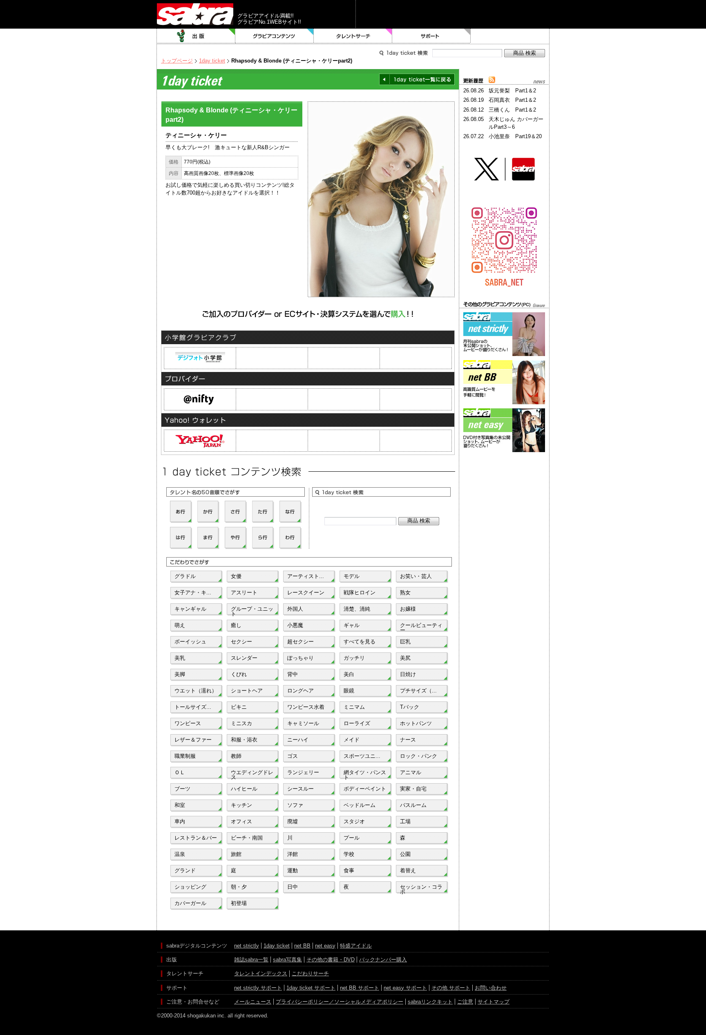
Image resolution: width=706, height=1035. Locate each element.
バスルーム (413, 805)
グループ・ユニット (252, 611)
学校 (349, 854)
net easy (325, 946)
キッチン (241, 805)
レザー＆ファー (193, 740)
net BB (302, 946)
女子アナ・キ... (192, 592)
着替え (408, 870)
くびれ (239, 674)
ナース (408, 740)
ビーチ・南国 (247, 838)
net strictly (246, 946)
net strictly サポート (258, 988)
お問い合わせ (491, 988)
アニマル (410, 772)
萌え (179, 625)
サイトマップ (493, 1002)
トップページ (177, 61)
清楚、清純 (357, 609)
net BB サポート (359, 988)
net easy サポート (405, 988)
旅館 (236, 854)
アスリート (244, 592)
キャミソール (303, 723)
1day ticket (212, 61)
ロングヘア (300, 691)
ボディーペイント (365, 789)
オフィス (241, 821)
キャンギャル (190, 609)
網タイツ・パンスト (365, 774)
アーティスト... (305, 576)
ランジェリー (303, 772)
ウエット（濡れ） (195, 691)
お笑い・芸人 (416, 576)
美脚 (179, 674)
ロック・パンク (418, 756)
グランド (185, 870)
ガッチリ (354, 658)
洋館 (292, 854)
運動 (292, 870)
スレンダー (244, 658)
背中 (292, 674)
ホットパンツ (416, 723)
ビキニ (239, 707)
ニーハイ (297, 740)
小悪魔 (295, 625)
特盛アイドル (356, 946)
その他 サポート (450, 988)
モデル (352, 576)
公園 (405, 854)
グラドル (185, 576)
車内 (179, 821)
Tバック (409, 707)
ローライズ (357, 723)
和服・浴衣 (244, 740)
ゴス (292, 756)
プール (352, 838)
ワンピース (187, 723)
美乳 (179, 658)
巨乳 (405, 641)
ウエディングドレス (252, 774)
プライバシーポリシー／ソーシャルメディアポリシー (339, 1002)
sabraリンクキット (430, 1002)
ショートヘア (247, 691)
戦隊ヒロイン (359, 592)
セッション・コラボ (421, 889)
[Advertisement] (504, 491)
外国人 (295, 609)
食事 (349, 870)
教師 (236, 756)
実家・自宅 (413, 789)
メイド (352, 740)
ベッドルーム (359, 805)
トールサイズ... (192, 707)
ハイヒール (244, 789)
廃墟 (292, 821)
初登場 (239, 903)
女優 (236, 576)
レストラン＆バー (195, 838)
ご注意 (465, 1002)
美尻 (405, 658)
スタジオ (354, 821)
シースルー (300, 789)
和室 (179, 805)
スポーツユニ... (362, 756)
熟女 (405, 592)
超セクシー (300, 641)
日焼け (408, 674)
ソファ (295, 805)
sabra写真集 (287, 960)
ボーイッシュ (190, 641)
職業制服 (185, 756)
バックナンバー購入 (383, 960)
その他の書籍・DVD (330, 960)
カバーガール (190, 903)
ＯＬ (179, 772)
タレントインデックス (260, 973)
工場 (405, 821)
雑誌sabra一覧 (251, 960)
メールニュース (252, 1002)
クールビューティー (421, 627)
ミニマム (354, 707)
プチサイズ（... (418, 691)
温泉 (179, 854)
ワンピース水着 (305, 707)
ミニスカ (241, 723)
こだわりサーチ (310, 973)
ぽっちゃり (300, 658)
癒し (236, 625)
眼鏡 (349, 691)
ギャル (352, 625)
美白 (349, 674)
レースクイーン (305, 592)
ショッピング (190, 887)
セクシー (241, 641)
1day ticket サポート (310, 988)
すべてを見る (359, 641)
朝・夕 (239, 887)
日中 (292, 887)
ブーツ (182, 789)
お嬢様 (408, 609)
